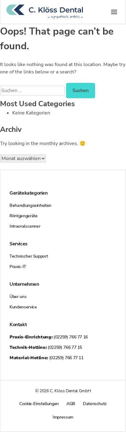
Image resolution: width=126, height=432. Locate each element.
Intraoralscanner (24, 226)
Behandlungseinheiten (30, 205)
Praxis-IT (17, 267)
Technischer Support (28, 256)
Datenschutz (95, 404)
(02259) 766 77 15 (45, 347)
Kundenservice (23, 307)
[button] (114, 11)
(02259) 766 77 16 (48, 337)
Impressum (63, 417)
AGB (70, 404)
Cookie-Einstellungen (39, 404)
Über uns (17, 297)
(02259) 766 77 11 (46, 358)
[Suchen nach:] (33, 90)
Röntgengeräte (23, 216)
